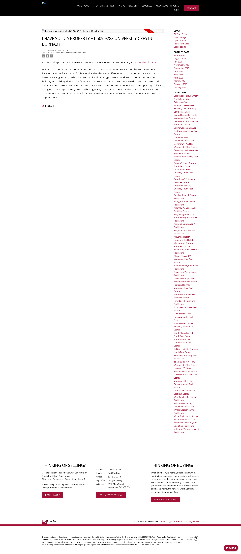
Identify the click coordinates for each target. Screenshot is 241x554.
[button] (191, 8)
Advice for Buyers (165, 499)
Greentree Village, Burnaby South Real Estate (183, 188)
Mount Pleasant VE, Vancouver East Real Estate (183, 259)
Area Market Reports (167, 5)
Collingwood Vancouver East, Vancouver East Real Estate (186, 131)
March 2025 (179, 81)
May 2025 (178, 74)
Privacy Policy (165, 522)
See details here (146, 62)
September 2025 (181, 68)
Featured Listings (104, 5)
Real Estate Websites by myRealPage (185, 522)
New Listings (180, 37)
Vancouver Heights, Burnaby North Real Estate (183, 384)
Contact (191, 8)
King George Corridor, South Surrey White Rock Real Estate (185, 217)
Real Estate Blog (181, 43)
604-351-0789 (114, 469)
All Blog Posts (180, 34)
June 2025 (178, 71)
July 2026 (178, 61)
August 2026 (180, 58)
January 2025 (180, 87)
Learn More (52, 495)
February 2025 (180, 84)
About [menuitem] (87, 5)
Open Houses (180, 40)
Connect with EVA (111, 495)
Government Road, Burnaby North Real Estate (183, 172)
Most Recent (180, 55)
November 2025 (181, 64)
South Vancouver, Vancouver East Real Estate (183, 342)
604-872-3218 (114, 476)
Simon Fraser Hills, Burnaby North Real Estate (183, 316)
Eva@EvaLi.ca (114, 473)
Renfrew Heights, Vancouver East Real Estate (183, 288)
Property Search (127, 5)
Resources (146, 5)
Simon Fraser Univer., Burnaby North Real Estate (68, 52)
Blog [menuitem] (176, 10)
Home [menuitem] (79, 5)
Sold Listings (180, 46)
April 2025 (178, 77)
